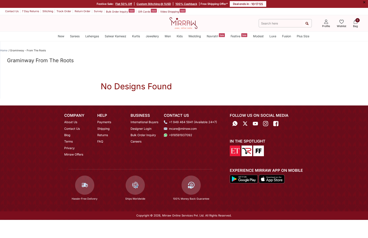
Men (168, 36)
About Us (70, 122)
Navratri (215, 36)
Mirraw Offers (73, 154)
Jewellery (152, 36)
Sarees (75, 36)
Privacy (69, 148)
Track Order (64, 11)
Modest (258, 36)
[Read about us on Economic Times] (235, 151)
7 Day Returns (30, 11)
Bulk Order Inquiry (120, 11)
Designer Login (141, 128)
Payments (104, 122)
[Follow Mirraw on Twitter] (245, 123)
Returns (102, 135)
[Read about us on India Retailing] (246, 151)
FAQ (100, 141)
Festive (238, 36)
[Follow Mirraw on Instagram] (265, 123)
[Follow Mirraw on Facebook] (276, 123)
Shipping (103, 128)
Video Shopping (172, 11)
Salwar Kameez (115, 36)
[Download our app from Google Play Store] (244, 178)
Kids (180, 36)
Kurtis (136, 36)
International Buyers (144, 122)
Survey (98, 11)
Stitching (47, 11)
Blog (67, 135)
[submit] (307, 23)
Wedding (194, 36)
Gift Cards (147, 11)
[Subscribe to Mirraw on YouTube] (255, 123)
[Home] (183, 23)
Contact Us (12, 11)
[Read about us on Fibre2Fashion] (258, 151)
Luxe (272, 36)
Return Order (82, 11)
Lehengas (92, 36)
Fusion (286, 36)
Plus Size (303, 36)
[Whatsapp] (235, 123)
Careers (136, 141)
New (61, 36)
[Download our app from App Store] (271, 178)
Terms (68, 141)
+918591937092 (180, 135)
